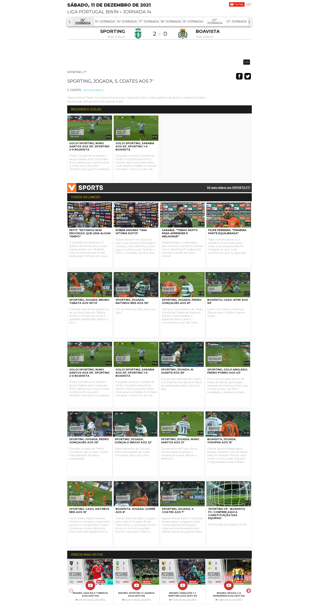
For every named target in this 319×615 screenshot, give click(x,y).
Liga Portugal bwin (93, 11)
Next (248, 590)
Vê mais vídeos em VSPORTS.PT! (228, 187)
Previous (70, 590)
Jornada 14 (137, 11)
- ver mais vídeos (92, 90)
